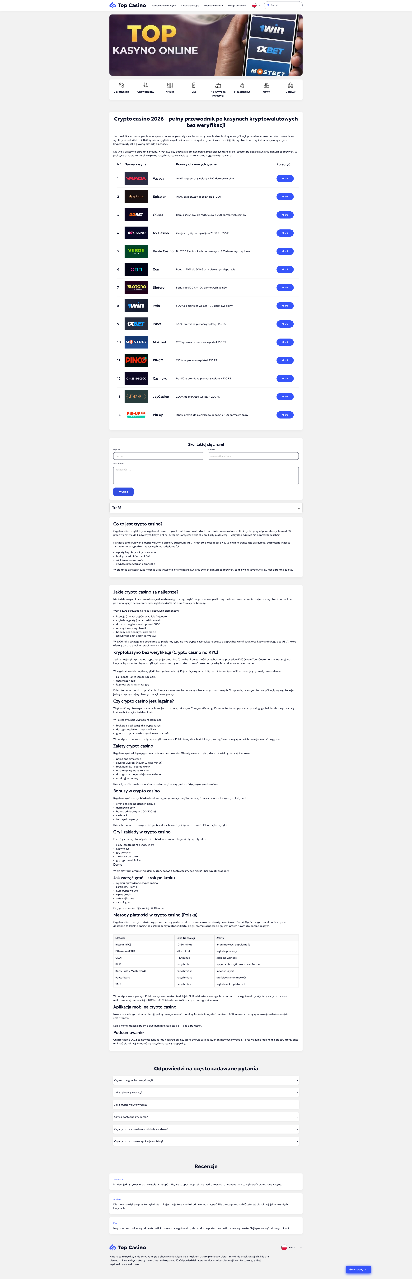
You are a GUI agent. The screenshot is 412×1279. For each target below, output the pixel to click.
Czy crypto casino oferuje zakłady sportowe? (141, 1129)
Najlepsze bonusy (213, 5)
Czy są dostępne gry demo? (131, 1116)
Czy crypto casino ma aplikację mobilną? (138, 1141)
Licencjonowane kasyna (163, 5)
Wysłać (123, 491)
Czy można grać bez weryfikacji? (133, 1080)
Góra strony (356, 1269)
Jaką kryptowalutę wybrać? (130, 1104)
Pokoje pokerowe (237, 5)
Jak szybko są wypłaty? (128, 1092)
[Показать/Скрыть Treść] (298, 508)
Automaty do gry (190, 5)
